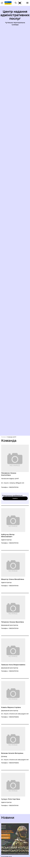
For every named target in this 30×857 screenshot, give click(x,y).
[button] (19, 3)
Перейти (15, 498)
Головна (3, 437)
